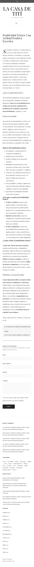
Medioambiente (18, 463)
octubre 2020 (6, 530)
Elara (4, 559)
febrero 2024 (6, 512)
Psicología (20, 465)
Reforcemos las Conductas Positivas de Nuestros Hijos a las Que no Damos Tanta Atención (15, 485)
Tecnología (19, 467)
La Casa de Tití (17, 11)
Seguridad (5, 467)
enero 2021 (6, 523)
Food (5, 463)
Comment (5, 381)
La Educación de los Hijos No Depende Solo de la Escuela (17, 329)
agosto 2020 (6, 537)
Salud (26, 465)
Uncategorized (7, 469)
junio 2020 (5, 545)
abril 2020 (5, 552)
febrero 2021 (6, 519)
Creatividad (10, 461)
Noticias (9, 465)
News (4, 465)
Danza (17, 461)
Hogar (10, 463)
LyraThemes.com (10, 561)
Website (5, 372)
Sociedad (12, 467)
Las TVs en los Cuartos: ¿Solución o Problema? (16, 335)
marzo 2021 (6, 516)
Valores (14, 469)
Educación (23, 461)
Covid (4, 461)
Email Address (7, 363)
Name (4, 355)
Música (25, 463)
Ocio (14, 465)
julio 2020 (5, 541)
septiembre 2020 (7, 534)
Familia (29, 461)
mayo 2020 (5, 548)
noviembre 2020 (7, 527)
